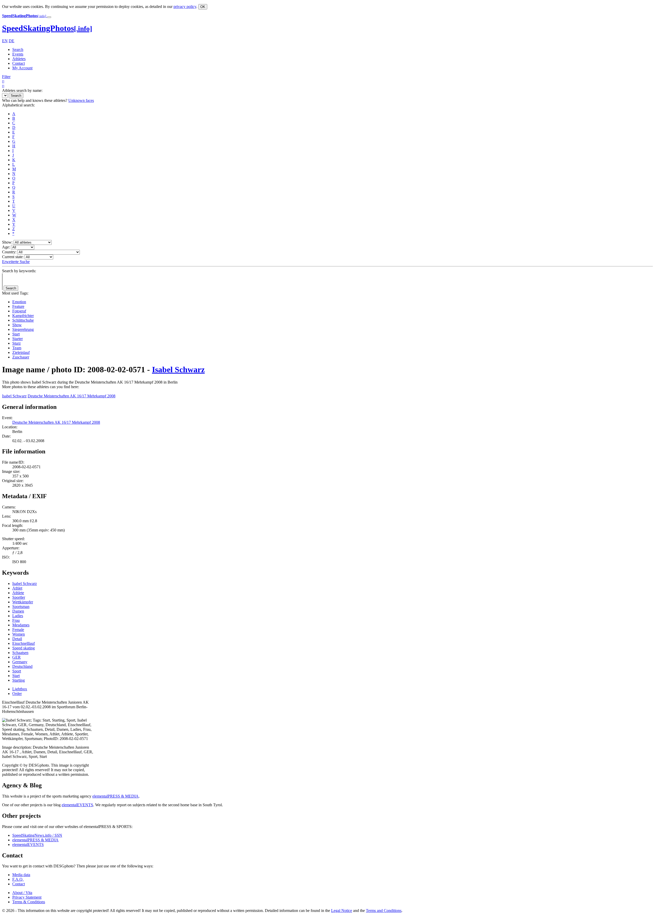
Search (17, 49)
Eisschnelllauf (23, 643)
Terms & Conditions (28, 902)
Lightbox (19, 689)
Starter (17, 338)
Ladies (17, 616)
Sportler (18, 597)
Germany (19, 662)
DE (11, 41)
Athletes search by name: (22, 90)
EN (5, 41)
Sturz (16, 343)
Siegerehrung (23, 329)
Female (18, 629)
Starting (18, 680)
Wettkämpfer (22, 602)
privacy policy (184, 6)
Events (17, 54)
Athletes (19, 59)
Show (17, 325)
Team (16, 348)
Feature (18, 306)
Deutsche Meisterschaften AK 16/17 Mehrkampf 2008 (71, 396)
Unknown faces (81, 100)
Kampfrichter (23, 315)
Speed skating (23, 648)
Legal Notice (341, 910)
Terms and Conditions (383, 910)
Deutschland (22, 666)
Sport (16, 671)
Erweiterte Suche (16, 261)
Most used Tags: (15, 293)
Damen (18, 611)
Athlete (18, 593)
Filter (6, 76)
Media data (21, 875)
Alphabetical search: (18, 105)
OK (202, 7)
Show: (7, 242)
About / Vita (22, 892)
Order (17, 693)
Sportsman (20, 606)
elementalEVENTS (77, 805)
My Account (22, 68)
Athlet (17, 588)
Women (18, 634)
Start (16, 334)
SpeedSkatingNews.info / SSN (37, 835)
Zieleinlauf (21, 352)
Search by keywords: (19, 271)
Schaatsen (20, 652)
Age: (6, 247)
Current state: (13, 257)
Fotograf (19, 311)
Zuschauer (20, 357)
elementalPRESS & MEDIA (115, 796)
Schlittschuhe (23, 320)
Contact (18, 63)
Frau (16, 620)
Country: (9, 252)
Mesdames (20, 625)
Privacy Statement (26, 897)
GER (16, 657)
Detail (17, 639)
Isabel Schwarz (178, 369)
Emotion (19, 302)
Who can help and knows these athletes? (34, 100)
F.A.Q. (18, 879)
